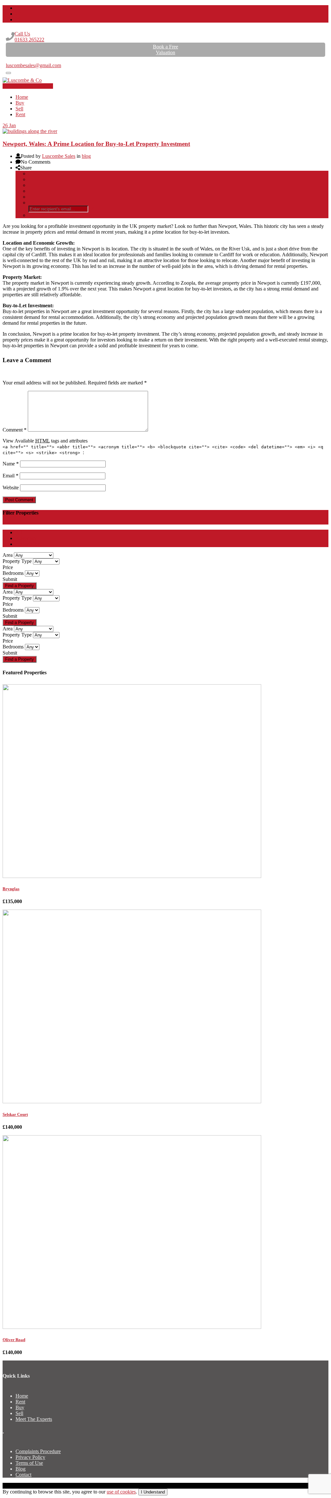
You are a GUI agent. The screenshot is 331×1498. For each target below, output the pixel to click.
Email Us (15, 59)
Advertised (27, 538)
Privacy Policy (30, 1457)
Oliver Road (14, 1339)
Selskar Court (15, 1114)
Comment (15, 430)
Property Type (17, 561)
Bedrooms (13, 573)
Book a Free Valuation (30, 86)
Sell (19, 108)
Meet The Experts (34, 1419)
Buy (20, 103)
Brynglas (11, 888)
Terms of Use (29, 1463)
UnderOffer (27, 544)
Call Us (29, 36)
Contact (23, 1474)
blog (86, 156)
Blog (21, 1469)
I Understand (153, 1492)
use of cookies (121, 1491)
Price (8, 567)
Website (11, 487)
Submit (10, 579)
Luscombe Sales (58, 156)
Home (22, 97)
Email (10, 475)
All (19, 532)
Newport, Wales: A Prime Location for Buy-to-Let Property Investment (96, 143)
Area (8, 555)
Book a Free (165, 49)
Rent (20, 114)
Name (11, 463)
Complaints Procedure (38, 1451)
